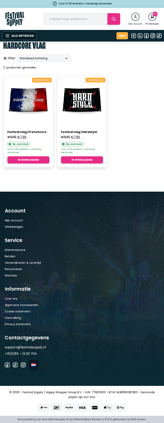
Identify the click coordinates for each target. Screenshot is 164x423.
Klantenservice (15, 250)
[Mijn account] (135, 17)
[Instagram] (152, 35)
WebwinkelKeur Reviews (87, 419)
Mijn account (14, 220)
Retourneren (13, 269)
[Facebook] (146, 35)
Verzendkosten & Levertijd (23, 263)
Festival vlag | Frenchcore (27, 132)
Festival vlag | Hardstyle (79, 132)
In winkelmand (28, 159)
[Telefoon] (140, 35)
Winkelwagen (14, 227)
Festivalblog (13, 318)
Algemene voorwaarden (21, 305)
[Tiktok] (159, 35)
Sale (122, 36)
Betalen (10, 256)
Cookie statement (17, 311)
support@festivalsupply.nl (25, 347)
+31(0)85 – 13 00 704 (21, 353)
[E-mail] (133, 35)
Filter (12, 58)
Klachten (11, 275)
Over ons (11, 299)
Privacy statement (18, 324)
